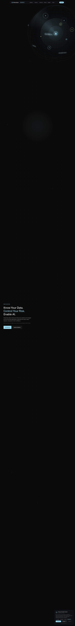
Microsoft (41, 2)
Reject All (69, 621)
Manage (64, 621)
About (53, 2)
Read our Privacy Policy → (64, 623)
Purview (45, 2)
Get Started (7, 327)
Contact (61, 2)
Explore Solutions (17, 327)
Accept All (58, 621)
